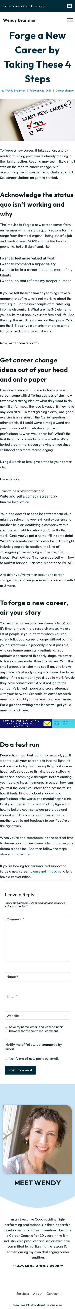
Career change (65, 90)
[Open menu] (70, 20)
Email (12, 996)
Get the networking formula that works (24, 5)
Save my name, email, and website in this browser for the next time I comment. (36, 1029)
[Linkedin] (69, 6)
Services (22, 1293)
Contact (52, 1293)
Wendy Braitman (15, 90)
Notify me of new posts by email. (34, 1058)
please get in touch (44, 871)
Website (13, 1015)
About (37, 1293)
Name (12, 976)
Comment (15, 919)
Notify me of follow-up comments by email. (33, 1046)
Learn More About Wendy (37, 1266)
